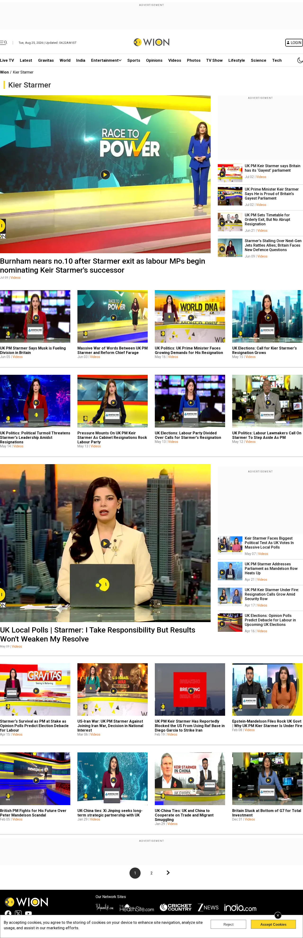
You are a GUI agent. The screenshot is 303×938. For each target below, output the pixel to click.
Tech (277, 60)
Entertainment (105, 60)
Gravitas (46, 60)
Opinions (154, 60)
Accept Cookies (273, 924)
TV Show (214, 60)
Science (258, 60)
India (80, 60)
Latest (26, 60)
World (65, 60)
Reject (228, 924)
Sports (133, 60)
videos (174, 60)
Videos (15, 277)
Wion (4, 72)
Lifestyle (236, 60)
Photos (194, 60)
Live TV (7, 60)
